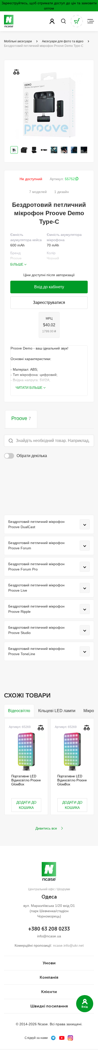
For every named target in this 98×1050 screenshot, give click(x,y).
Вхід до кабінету (49, 287)
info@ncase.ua (49, 936)
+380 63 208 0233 (49, 929)
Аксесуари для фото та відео (62, 41)
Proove (21, 418)
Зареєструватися (49, 302)
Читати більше (29, 388)
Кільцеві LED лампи (56, 711)
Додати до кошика (26, 805)
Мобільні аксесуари (18, 41)
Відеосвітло (19, 711)
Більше (16, 264)
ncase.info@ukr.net (68, 945)
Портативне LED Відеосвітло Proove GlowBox (26, 780)
